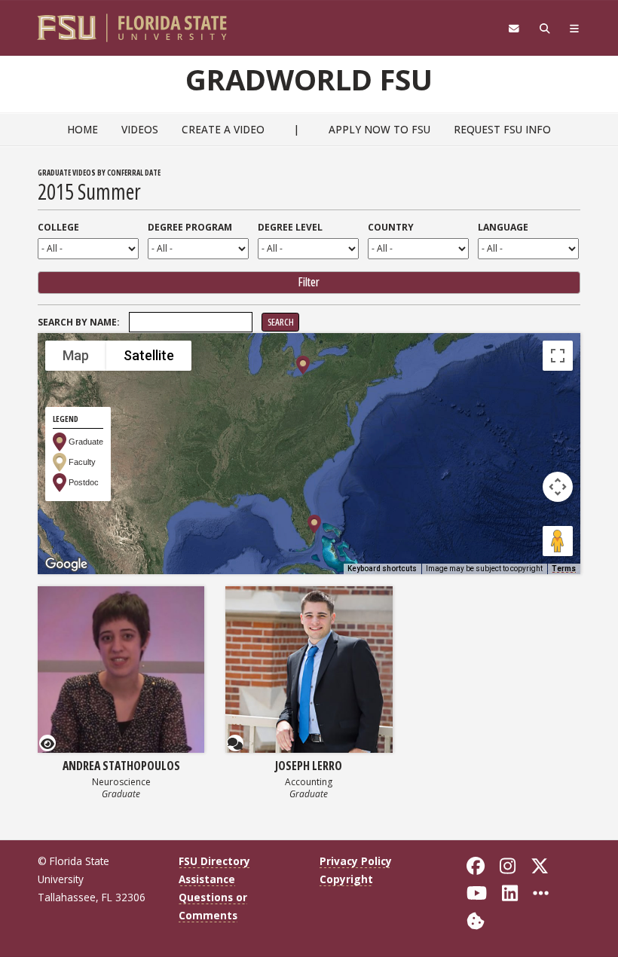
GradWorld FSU (309, 79)
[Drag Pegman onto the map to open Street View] (558, 541)
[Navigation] (574, 28)
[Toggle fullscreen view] (558, 356)
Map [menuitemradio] (76, 355)
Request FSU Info (502, 129)
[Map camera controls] (558, 487)
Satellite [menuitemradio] (149, 355)
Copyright (346, 879)
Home (82, 129)
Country (391, 227)
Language (503, 227)
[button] (303, 365)
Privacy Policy (356, 861)
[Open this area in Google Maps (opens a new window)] (66, 564)
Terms (564, 568)
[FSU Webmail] (513, 28)
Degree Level (290, 227)
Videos (139, 129)
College (58, 227)
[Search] (544, 28)
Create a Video (223, 129)
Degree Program (190, 227)
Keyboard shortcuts (382, 568)
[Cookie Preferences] (475, 919)
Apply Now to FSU (379, 129)
